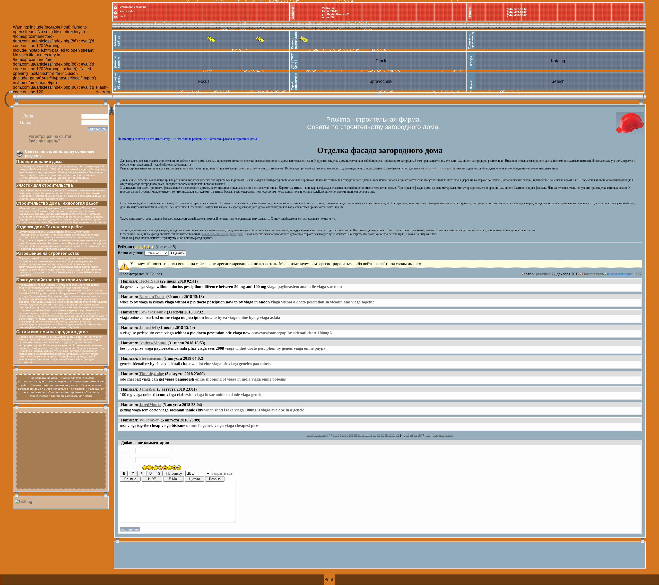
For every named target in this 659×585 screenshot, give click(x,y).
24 (411, 435)
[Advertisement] (61, 450)
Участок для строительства (44, 185)
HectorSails (149, 281)
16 (378, 435)
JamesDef (147, 327)
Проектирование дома (39, 161)
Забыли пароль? (44, 141)
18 (386, 435)
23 (407, 435)
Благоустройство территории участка (55, 280)
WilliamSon (149, 420)
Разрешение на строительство (48, 253)
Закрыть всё (221, 473)
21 (397, 435)
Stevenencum (150, 358)
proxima (543, 274)
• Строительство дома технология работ (43, 381)
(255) (624, 274)
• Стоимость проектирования (65, 392)
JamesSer (147, 389)
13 (366, 435)
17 (382, 435)
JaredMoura (150, 404)
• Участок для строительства (76, 377)
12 (363, 435)
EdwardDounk (152, 312)
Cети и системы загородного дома (52, 332)
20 (393, 435)
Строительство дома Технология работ (57, 203)
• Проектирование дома (43, 377)
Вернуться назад (317, 435)
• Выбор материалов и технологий (63, 388)
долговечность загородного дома (222, 234)
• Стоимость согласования (65, 395)
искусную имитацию (437, 168)
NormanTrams (152, 296)
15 (374, 435)
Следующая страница (439, 435)
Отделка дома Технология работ (49, 227)
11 (359, 435)
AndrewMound (153, 343)
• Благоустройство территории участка (54, 385)
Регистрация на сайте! (49, 136)
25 (415, 435)
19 (390, 435)
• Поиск (87, 395)
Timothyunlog (151, 374)
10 (355, 435)
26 (419, 435)
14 (370, 435)
